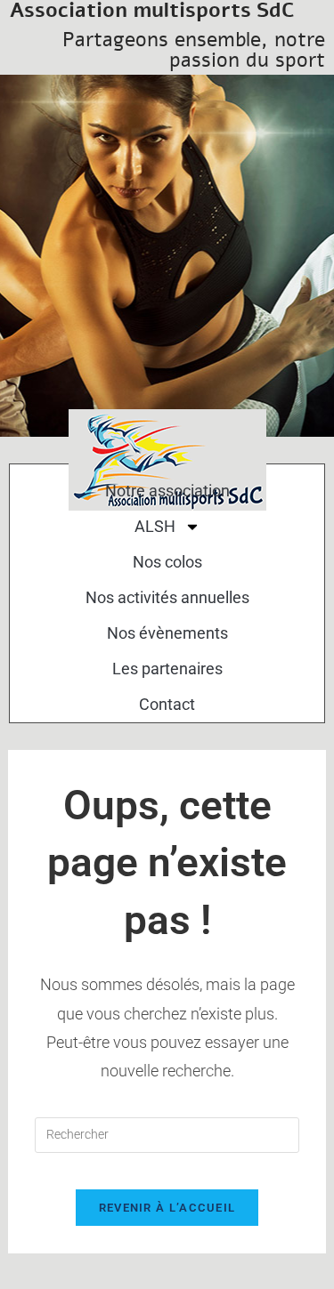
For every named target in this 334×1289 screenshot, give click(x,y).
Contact (167, 704)
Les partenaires (167, 668)
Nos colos (167, 561)
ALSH (154, 526)
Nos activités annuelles (167, 597)
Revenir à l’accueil (167, 1207)
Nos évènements (167, 633)
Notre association (167, 490)
